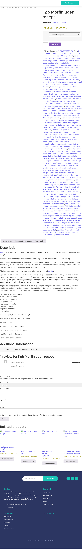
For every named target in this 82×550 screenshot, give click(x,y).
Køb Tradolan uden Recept (51, 528)
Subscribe (50, 478)
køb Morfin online (57, 175)
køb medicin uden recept (57, 170)
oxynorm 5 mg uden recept (70, 216)
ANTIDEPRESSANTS (12, 7)
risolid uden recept (73, 220)
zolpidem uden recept (62, 232)
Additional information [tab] (23, 241)
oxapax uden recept (60, 213)
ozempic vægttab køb (56, 220)
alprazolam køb (59, 58)
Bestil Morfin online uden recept (61, 73)
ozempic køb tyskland (61, 218)
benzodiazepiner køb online (53, 65)
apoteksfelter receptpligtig (58, 63)
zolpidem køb (48, 232)
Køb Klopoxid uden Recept (51, 520)
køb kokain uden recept (72, 161)
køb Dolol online (63, 154)
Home (2, 7)
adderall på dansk (66, 56)
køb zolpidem (70, 204)
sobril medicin (58, 225)
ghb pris (65, 82)
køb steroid (68, 194)
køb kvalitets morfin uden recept (55, 163)
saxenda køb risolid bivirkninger (55, 223)
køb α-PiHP (64, 206)
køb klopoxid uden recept (52, 161)
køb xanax (46, 199)
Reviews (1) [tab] (39, 241)
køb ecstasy (52, 156)
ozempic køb (47, 218)
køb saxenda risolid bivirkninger (60, 189)
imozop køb (47, 132)
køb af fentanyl (67, 144)
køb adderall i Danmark (58, 139)
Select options (7, 459)
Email (2, 407)
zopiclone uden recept (61, 235)
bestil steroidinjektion (61, 77)
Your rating (5, 382)
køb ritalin (64, 185)
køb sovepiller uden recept (53, 194)
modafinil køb (73, 208)
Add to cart (54, 44)
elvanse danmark (58, 80)
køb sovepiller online (72, 192)
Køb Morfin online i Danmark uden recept (65, 177)
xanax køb (52, 230)
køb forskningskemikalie (67, 156)
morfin (50, 271)
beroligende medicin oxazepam (61, 68)
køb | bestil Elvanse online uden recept (66, 135)
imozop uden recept (60, 132)
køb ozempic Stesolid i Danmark (62, 182)
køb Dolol (52, 154)
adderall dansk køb (66, 53)
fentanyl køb (47, 82)
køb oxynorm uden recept (64, 180)
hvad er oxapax (56, 87)
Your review (5, 388)
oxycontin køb (53, 216)
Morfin (2, 252)
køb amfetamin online (68, 146)
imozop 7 (70, 127)
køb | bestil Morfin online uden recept (57, 137)
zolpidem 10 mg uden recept (68, 230)
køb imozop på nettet (73, 158)
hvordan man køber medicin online (61, 125)
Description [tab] (7, 241)
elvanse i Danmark (72, 80)
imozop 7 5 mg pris (59, 130)
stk (46, 34)
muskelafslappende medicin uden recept (58, 211)
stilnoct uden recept (56, 228)
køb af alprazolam (56, 142)
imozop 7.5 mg (73, 130)
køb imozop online (57, 158)
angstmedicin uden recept (58, 61)
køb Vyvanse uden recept (69, 197)
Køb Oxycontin (48, 180)
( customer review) (59, 22)
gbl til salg (57, 82)
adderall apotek (52, 53)
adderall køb (54, 56)
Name (3, 400)
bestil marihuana (54, 70)
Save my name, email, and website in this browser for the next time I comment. (32, 415)
